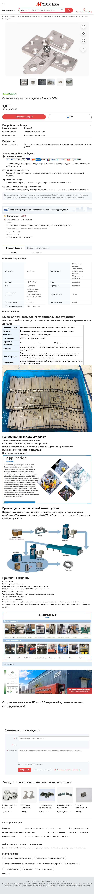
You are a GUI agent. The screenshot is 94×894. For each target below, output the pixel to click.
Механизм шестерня (11, 869)
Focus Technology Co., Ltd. (45, 881)
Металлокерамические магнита (58, 836)
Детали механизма (54, 828)
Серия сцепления (9, 836)
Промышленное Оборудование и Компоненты (25, 17)
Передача (6, 828)
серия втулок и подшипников (13, 832)
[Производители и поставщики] (47, 4)
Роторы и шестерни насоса (35, 836)
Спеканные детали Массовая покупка (38, 869)
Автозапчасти (30, 832)
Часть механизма (71, 864)
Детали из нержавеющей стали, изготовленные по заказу (58, 832)
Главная (5, 17)
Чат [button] (71, 117)
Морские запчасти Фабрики (49, 864)
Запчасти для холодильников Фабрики (50, 858)
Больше (5, 873)
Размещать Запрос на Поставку (68, 770)
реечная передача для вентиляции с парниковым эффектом (36, 828)
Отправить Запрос (24, 117)
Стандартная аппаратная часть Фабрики (19, 864)
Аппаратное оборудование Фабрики (17, 858)
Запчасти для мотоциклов (78, 832)
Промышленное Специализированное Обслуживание (60, 17)
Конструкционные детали (78, 828)
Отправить (24, 769)
